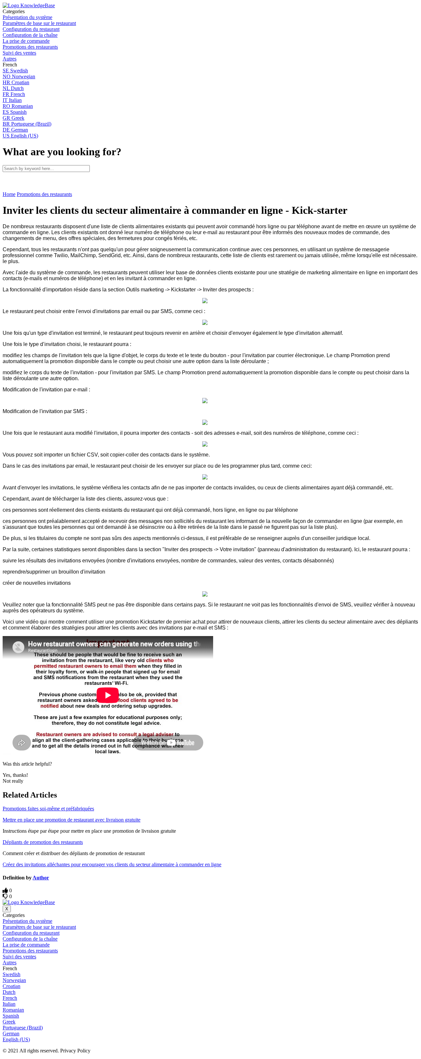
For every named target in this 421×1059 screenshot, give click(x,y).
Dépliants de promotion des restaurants (43, 842)
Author (41, 877)
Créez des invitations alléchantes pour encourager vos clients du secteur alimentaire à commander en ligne (112, 864)
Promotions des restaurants (44, 194)
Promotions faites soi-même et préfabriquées (48, 808)
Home (9, 194)
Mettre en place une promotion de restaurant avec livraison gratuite (71, 820)
